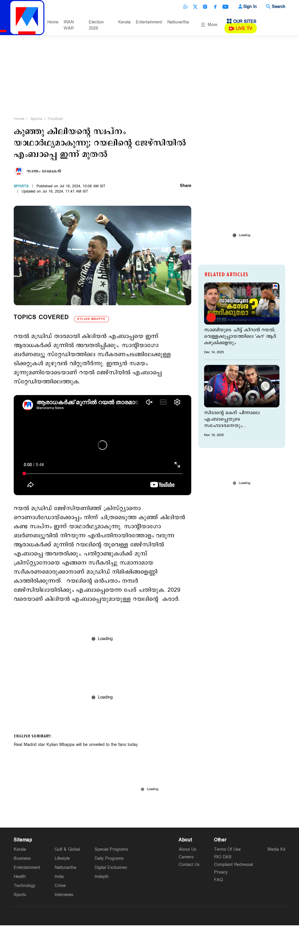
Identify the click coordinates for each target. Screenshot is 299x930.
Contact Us (189, 865)
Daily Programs (109, 858)
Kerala (124, 22)
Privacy (221, 872)
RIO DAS (223, 857)
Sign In (250, 7)
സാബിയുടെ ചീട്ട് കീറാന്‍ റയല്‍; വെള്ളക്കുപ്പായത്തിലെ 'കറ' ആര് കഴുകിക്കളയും (240, 336)
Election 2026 (96, 25)
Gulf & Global (67, 849)
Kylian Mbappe (91, 319)
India (59, 877)
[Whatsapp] (185, 6)
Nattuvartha (178, 22)
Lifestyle (62, 858)
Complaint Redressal (233, 865)
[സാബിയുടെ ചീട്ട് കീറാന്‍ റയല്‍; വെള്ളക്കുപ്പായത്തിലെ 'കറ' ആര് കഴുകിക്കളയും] (241, 303)
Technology (24, 886)
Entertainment (149, 22)
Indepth (102, 877)
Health (20, 877)
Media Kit (276, 849)
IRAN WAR (69, 25)
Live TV (244, 28)
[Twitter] (195, 6)
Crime (60, 886)
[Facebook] (215, 6)
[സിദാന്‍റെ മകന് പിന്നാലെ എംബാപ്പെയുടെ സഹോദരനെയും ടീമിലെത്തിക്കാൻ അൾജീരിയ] (241, 386)
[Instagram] (205, 6)
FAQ (218, 880)
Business (22, 858)
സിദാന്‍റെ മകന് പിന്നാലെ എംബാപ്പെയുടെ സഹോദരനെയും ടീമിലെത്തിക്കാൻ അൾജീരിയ (236, 419)
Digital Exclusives (111, 867)
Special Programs (111, 849)
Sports (36, 119)
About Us (187, 849)
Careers (186, 857)
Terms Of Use (227, 849)
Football (55, 119)
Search (278, 7)
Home (52, 22)
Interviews (64, 895)
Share (185, 186)
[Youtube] (225, 6)
